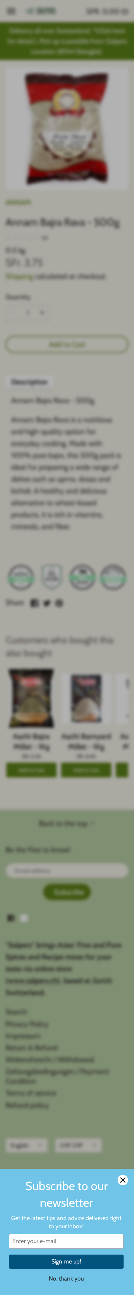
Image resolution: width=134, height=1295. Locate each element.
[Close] (123, 1180)
